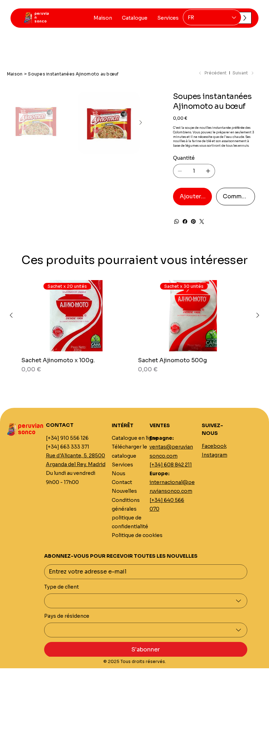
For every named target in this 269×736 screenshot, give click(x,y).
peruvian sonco (30, 429)
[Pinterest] (193, 221)
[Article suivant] (258, 315)
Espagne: (162, 438)
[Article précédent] (11, 315)
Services (122, 465)
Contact (122, 482)
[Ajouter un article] (208, 171)
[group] (134, 330)
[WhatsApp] (176, 221)
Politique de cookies (137, 535)
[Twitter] (201, 221)
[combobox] (145, 601)
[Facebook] (184, 221)
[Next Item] (140, 122)
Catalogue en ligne (135, 438)
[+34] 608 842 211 (171, 465)
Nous (118, 473)
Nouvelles (124, 491)
